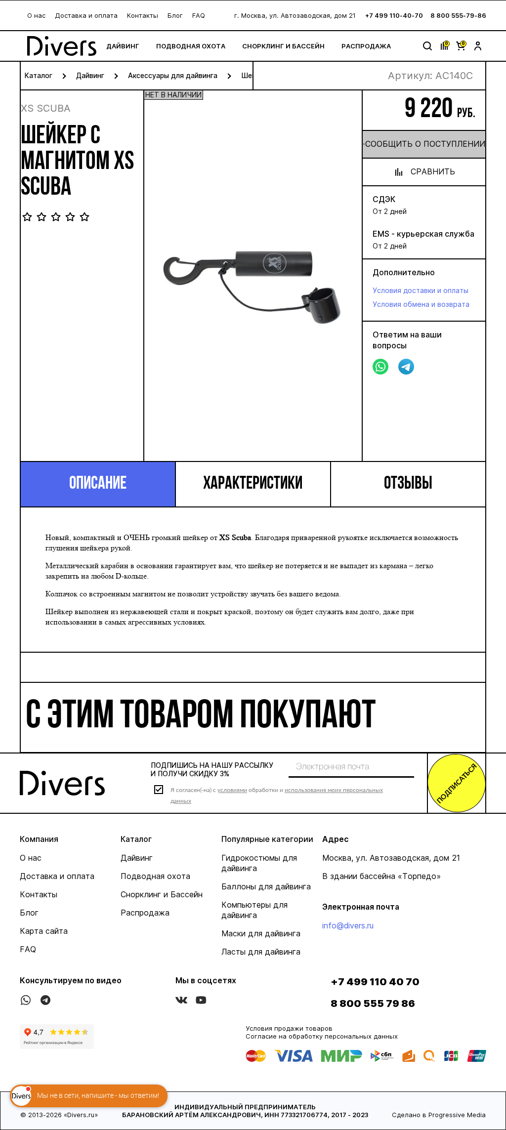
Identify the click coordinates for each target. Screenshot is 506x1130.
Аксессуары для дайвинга (172, 75)
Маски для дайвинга (260, 933)
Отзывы (408, 484)
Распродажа (366, 46)
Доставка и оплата (86, 15)
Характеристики (252, 484)
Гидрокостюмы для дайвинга (259, 863)
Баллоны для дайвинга (266, 886)
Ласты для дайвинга (260, 952)
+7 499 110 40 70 (375, 982)
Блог (175, 15)
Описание (97, 484)
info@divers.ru (348, 925)
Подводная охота (190, 46)
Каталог (38, 75)
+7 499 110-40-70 (394, 15)
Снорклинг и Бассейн (283, 46)
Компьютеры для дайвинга (254, 910)
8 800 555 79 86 (373, 1003)
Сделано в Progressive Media (439, 1115)
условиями (232, 790)
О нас (36, 15)
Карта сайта (44, 931)
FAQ (198, 15)
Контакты (142, 15)
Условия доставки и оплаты (420, 290)
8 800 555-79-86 (458, 15)
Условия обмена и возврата (421, 304)
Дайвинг (122, 46)
